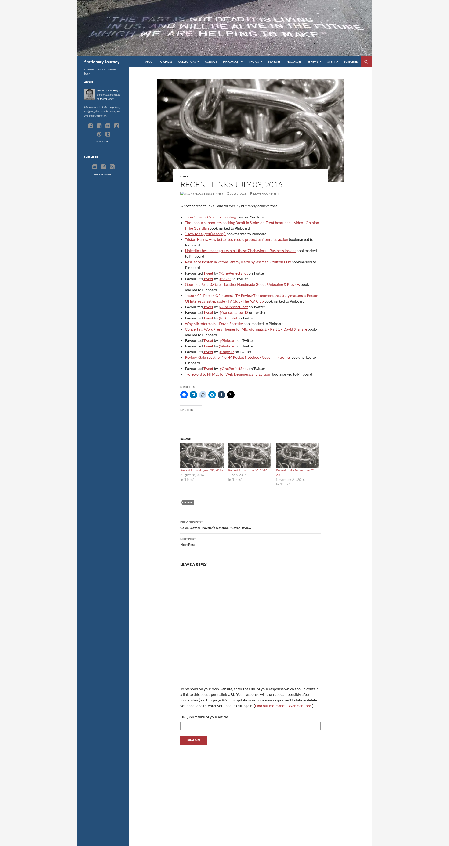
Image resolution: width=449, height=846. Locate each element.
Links (184, 176)
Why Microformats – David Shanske (214, 323)
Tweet (208, 273)
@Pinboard (228, 340)
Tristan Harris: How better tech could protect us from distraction (236, 239)
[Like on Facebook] (103, 167)
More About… (103, 141)
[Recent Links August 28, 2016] (202, 455)
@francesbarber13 (233, 312)
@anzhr (225, 278)
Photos (254, 61)
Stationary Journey (102, 61)
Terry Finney (213, 193)
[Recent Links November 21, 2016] (297, 455)
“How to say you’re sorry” (205, 233)
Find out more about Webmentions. (283, 705)
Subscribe (351, 61)
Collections (187, 61)
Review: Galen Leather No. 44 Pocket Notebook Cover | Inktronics (238, 357)
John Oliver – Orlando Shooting (210, 217)
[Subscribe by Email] (95, 167)
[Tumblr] (108, 134)
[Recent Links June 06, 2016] (250, 455)
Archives (166, 61)
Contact (211, 61)
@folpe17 (226, 351)
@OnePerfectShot (233, 273)
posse (188, 502)
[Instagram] (116, 126)
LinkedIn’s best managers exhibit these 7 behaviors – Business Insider (240, 250)
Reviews (312, 61)
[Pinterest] (99, 134)
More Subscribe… (103, 174)
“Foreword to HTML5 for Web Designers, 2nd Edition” (228, 374)
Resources (293, 61)
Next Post (188, 541)
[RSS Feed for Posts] (112, 167)
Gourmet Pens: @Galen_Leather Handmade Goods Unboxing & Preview (242, 284)
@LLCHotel (228, 318)
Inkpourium (231, 61)
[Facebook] (91, 126)
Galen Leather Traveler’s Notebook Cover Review (215, 525)
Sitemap (332, 61)
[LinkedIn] (99, 126)
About (149, 61)
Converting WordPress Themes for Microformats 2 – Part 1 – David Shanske (246, 329)
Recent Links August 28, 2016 (201, 470)
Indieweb (274, 61)
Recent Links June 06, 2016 (247, 470)
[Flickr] (108, 126)
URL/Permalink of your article (204, 717)
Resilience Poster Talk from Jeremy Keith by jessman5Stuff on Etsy (238, 262)
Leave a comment (266, 193)
